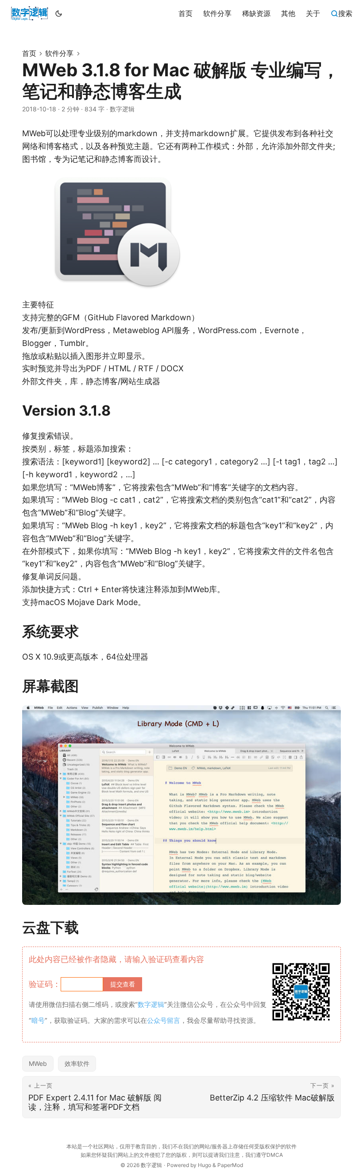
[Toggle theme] (59, 13)
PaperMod (230, 1165)
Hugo (204, 1165)
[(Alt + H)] (29, 13)
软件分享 (59, 53)
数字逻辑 (151, 1165)
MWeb (38, 1063)
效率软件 (77, 1063)
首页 (29, 53)
